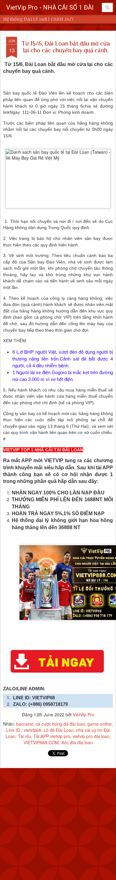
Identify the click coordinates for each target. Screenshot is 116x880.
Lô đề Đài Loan (59, 730)
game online (100, 724)
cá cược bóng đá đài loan (60, 724)
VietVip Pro (83, 714)
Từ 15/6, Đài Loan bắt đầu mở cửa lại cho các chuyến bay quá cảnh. (66, 47)
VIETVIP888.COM (41, 742)
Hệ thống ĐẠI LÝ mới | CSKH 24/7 (38, 19)
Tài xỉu (24, 736)
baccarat (24, 724)
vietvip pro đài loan (91, 736)
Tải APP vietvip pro (51, 736)
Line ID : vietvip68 (23, 730)
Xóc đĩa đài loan (77, 742)
